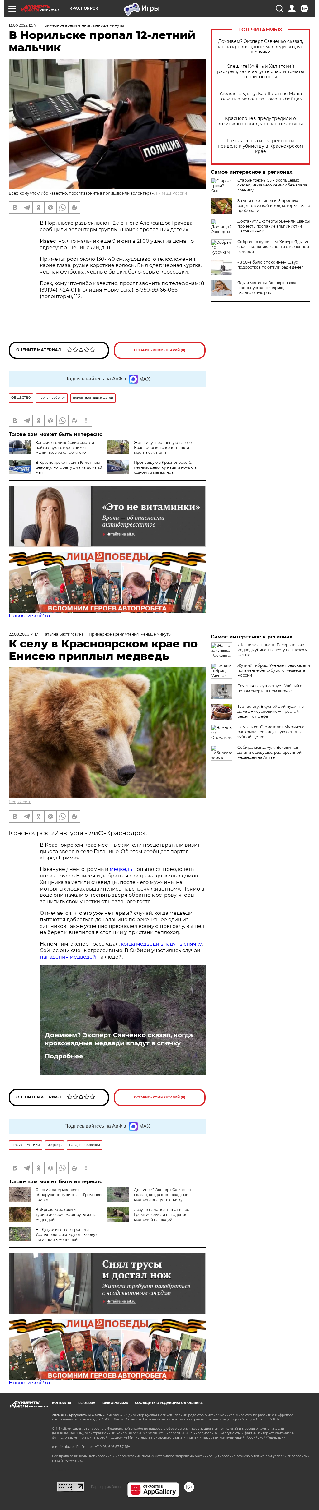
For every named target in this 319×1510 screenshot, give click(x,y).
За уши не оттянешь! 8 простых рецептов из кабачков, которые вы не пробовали (273, 205)
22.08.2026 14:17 (23, 634)
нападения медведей (68, 957)
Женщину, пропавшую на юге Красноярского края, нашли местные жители (163, 447)
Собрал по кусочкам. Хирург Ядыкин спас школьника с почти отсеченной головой (273, 246)
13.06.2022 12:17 (22, 25)
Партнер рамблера (106, 1487)
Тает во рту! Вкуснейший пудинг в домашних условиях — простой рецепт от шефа (270, 711)
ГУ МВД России (171, 193)
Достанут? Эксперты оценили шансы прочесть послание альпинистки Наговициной (273, 226)
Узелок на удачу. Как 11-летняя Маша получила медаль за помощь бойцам (260, 96)
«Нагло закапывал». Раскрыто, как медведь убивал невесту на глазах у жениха (272, 649)
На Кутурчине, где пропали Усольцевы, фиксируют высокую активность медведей (67, 1234)
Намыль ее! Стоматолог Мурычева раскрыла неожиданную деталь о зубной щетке (270, 732)
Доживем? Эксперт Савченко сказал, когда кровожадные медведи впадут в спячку (260, 47)
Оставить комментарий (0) (159, 350)
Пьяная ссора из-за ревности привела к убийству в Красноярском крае (260, 146)
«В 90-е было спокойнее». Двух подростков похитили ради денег (270, 264)
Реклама (86, 1403)
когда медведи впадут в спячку (161, 944)
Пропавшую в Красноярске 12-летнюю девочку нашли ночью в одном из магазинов (165, 467)
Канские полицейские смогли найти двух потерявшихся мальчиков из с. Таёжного (65, 447)
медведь (121, 869)
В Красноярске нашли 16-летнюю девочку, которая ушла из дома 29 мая (69, 467)
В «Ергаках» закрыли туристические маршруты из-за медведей (66, 1214)
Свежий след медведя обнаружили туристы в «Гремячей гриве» (69, 1194)
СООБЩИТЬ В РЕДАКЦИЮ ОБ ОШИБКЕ (169, 1403)
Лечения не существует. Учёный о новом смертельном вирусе (269, 688)
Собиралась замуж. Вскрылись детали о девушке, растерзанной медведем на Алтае (269, 752)
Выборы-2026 (115, 1403)
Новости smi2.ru (29, 616)
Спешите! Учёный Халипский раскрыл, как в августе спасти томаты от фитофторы (260, 72)
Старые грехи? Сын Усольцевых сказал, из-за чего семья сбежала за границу (272, 185)
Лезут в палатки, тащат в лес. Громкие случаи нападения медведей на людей (162, 1214)
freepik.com (20, 801)
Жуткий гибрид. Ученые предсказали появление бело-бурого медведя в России (273, 670)
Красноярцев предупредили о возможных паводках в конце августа (260, 121)
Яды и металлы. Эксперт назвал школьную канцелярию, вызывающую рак (268, 287)
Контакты (61, 1403)
